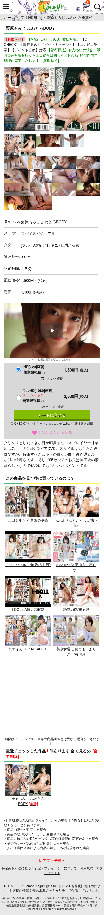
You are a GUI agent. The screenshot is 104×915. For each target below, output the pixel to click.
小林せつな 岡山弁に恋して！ (76, 567)
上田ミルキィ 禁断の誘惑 (28, 520)
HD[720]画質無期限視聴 (34, 369)
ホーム (9, 17)
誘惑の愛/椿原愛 (76, 609)
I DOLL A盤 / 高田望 (28, 609)
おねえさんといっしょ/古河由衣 (76, 522)
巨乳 (65, 245)
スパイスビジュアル (38, 233)
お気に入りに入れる (54, 432)
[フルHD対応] (30, 17)
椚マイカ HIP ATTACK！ (28, 648)
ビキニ (52, 245)
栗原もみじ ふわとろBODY (28, 801)
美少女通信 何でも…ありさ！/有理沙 (76, 651)
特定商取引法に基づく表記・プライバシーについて (39, 867)
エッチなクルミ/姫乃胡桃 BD (28, 564)
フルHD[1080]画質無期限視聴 (37, 395)
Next (94, 99)
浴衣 (75, 245)
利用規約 (86, 867)
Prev (10, 99)
